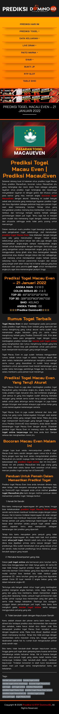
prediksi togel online (36, 693)
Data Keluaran (28, 38)
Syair (29, 59)
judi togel (6, 687)
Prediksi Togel (29, 31)
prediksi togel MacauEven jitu (14, 693)
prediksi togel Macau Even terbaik (38, 690)
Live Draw (29, 45)
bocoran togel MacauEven (39, 683)
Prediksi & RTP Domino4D (37, 704)
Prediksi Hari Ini (29, 24)
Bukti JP (29, 66)
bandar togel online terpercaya (15, 683)
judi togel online (18, 687)
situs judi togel (9, 697)
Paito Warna (28, 52)
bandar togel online (31, 680)
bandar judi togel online (12, 680)
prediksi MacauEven (34, 687)
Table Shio (29, 81)
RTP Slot (29, 73)
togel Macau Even (23, 697)
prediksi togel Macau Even (13, 690)
